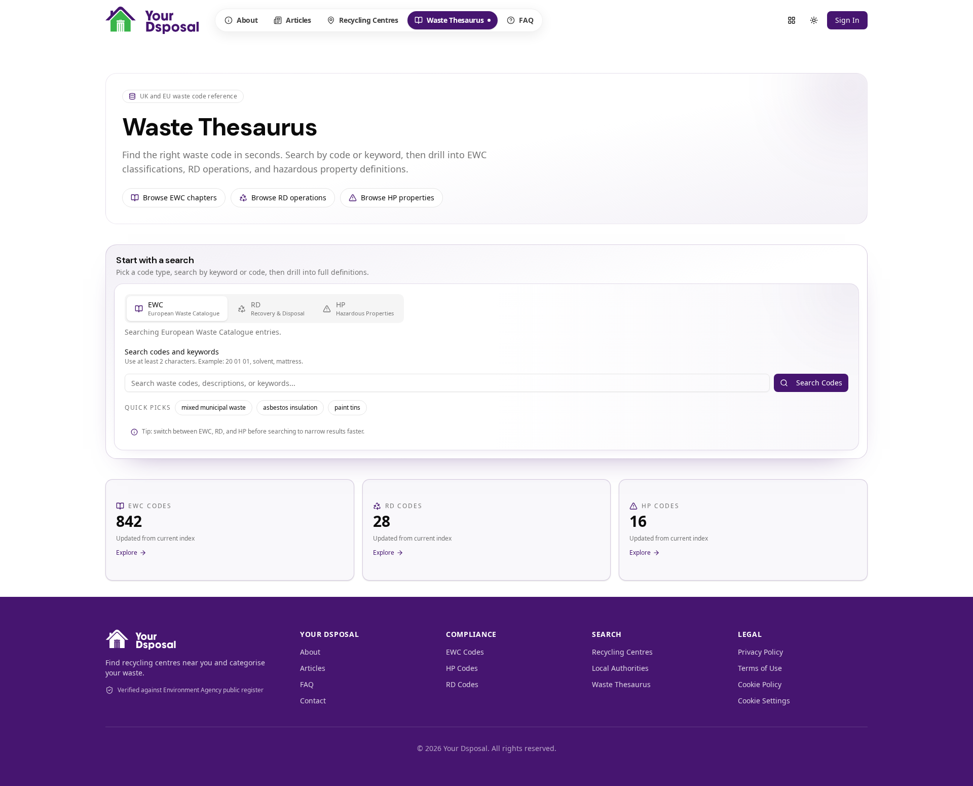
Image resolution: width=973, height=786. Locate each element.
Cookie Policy (759, 684)
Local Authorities (620, 668)
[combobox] (447, 383)
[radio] (177, 308)
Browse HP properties (397, 197)
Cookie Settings (764, 700)
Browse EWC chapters (180, 197)
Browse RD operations (288, 197)
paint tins (347, 407)
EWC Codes (465, 652)
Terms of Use (760, 668)
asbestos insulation (290, 407)
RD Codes (462, 684)
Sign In (847, 20)
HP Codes (462, 668)
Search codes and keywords (172, 351)
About (247, 20)
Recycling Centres (368, 20)
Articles (298, 20)
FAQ (526, 20)
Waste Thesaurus (449, 22)
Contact (313, 700)
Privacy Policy (760, 652)
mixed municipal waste (213, 407)
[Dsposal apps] (791, 20)
